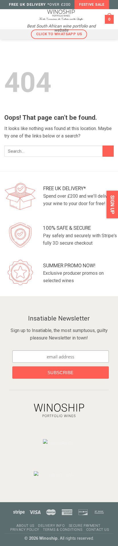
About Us (25, 526)
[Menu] (8, 19)
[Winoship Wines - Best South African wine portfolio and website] (61, 15)
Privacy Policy (24, 530)
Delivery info (51, 526)
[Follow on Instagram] (63, 429)
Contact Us (97, 530)
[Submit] (108, 151)
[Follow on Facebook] (54, 429)
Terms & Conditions (62, 530)
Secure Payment (85, 526)
